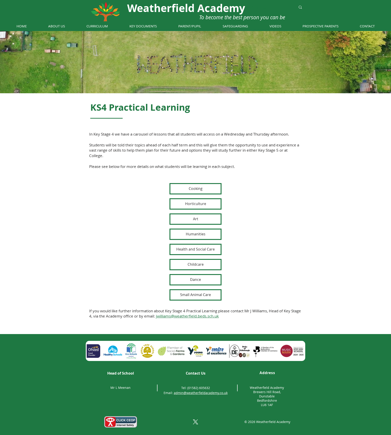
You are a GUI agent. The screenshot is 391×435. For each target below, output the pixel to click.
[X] (195, 422)
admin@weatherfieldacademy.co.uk (201, 393)
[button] (56, 26)
